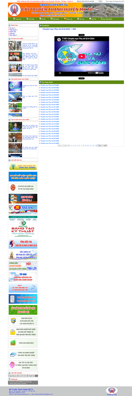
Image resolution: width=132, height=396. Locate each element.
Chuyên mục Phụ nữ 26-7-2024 (50, 104)
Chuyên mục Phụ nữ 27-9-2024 (50, 85)
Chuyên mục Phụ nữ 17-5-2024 (50, 124)
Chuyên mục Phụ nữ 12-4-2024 (50, 136)
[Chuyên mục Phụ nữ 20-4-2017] (15, 90)
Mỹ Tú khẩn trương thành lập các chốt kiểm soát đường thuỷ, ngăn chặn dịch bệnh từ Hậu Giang (29, 67)
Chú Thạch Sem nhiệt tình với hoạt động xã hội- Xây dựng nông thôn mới (29, 137)
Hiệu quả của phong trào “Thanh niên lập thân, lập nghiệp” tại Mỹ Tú (29, 127)
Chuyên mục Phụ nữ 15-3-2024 (50, 143)
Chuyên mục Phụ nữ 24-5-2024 (50, 121)
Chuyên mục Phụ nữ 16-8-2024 (50, 100)
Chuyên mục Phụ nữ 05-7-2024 (50, 109)
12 (93, 145)
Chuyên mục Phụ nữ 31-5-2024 (50, 119)
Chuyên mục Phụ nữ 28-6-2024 (50, 112)
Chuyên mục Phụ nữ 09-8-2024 (50, 102)
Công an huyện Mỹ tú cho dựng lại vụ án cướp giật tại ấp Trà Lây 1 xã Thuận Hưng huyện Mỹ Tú (29, 46)
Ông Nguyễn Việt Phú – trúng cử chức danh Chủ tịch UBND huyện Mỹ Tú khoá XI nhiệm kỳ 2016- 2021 (29, 56)
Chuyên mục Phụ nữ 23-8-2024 (50, 97)
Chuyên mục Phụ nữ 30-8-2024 (50, 95)
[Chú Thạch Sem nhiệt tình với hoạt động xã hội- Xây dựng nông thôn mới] (15, 142)
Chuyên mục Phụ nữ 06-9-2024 (50, 92)
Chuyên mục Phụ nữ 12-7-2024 (50, 107)
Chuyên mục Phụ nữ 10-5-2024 (50, 126)
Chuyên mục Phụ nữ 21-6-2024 (50, 114)
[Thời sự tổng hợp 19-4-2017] (15, 101)
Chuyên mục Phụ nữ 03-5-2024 (50, 129)
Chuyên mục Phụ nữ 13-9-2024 (50, 90)
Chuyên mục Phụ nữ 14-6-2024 (50, 116)
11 (90, 145)
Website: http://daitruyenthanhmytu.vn (19, 394)
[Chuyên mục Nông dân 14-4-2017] (15, 112)
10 (88, 145)
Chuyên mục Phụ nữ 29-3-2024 (50, 141)
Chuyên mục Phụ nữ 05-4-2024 (50, 138)
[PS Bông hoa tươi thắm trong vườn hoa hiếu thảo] (15, 152)
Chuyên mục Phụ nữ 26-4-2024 (50, 131)
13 (96, 145)
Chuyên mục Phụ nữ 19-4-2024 (50, 133)
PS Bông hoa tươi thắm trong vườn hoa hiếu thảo (29, 148)
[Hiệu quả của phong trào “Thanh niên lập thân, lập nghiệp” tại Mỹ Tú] (15, 131)
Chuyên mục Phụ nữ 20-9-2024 (50, 87)
